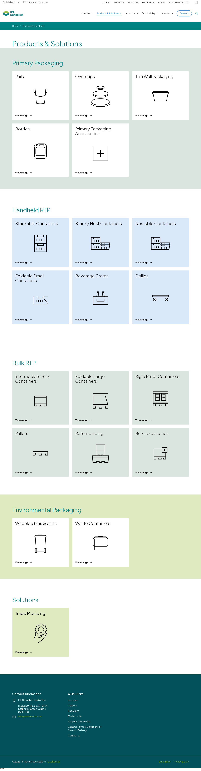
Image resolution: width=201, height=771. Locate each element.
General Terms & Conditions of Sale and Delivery (85, 728)
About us (73, 700)
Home (15, 26)
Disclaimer (165, 761)
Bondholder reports (178, 2)
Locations (119, 2)
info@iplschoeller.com (38, 2)
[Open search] (196, 13)
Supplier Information (79, 721)
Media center (148, 2)
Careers (107, 2)
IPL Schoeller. (52, 761)
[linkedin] (196, 2)
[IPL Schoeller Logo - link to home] (13, 13)
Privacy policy (181, 761)
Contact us (74, 735)
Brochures (133, 2)
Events (161, 2)
